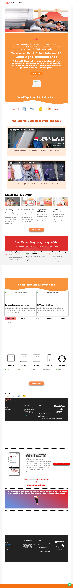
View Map (25, 415)
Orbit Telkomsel (55, 2)
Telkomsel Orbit (16, 3)
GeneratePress (44, 586)
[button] (69, 584)
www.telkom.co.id (8, 544)
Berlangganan (36, 229)
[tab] (10, 318)
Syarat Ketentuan (63, 2)
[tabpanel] (36, 336)
